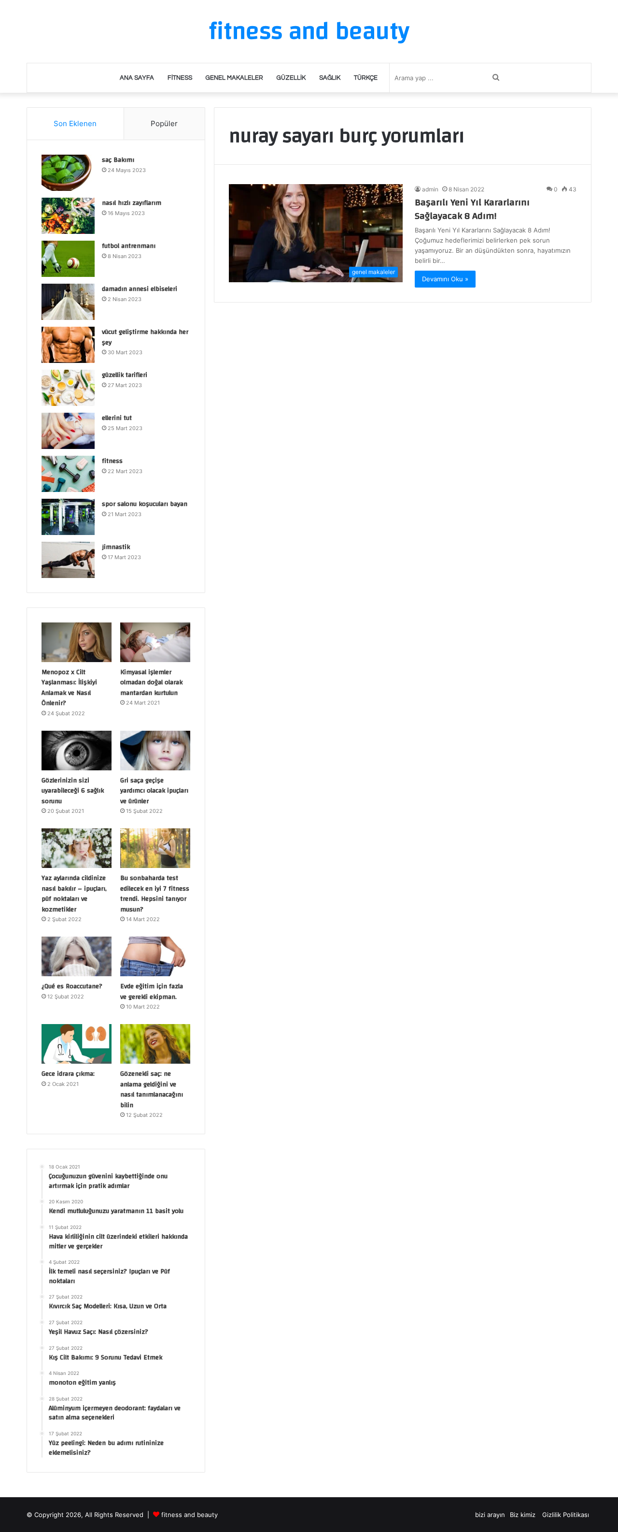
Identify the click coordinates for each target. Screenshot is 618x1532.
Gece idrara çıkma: (68, 1074)
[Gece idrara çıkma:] (77, 1044)
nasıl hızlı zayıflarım (131, 203)
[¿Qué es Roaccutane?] (77, 956)
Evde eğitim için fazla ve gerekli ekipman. (151, 991)
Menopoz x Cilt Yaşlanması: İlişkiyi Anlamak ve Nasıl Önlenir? (69, 688)
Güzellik (291, 77)
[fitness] (68, 474)
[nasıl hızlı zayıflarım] (68, 216)
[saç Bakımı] (68, 173)
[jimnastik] (68, 560)
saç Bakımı (118, 160)
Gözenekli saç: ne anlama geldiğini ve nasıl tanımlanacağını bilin (151, 1090)
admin (430, 189)
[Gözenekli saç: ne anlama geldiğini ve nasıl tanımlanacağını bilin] (155, 1044)
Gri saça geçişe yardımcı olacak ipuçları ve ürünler (154, 791)
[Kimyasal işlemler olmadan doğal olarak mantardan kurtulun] (155, 642)
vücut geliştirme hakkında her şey (145, 337)
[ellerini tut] (68, 431)
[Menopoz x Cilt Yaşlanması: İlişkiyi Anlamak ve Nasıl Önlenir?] (77, 642)
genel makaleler (234, 77)
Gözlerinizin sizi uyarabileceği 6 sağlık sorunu (73, 791)
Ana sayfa (137, 77)
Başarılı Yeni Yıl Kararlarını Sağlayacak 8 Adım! (472, 209)
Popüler (164, 123)
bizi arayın (490, 1514)
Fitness (180, 77)
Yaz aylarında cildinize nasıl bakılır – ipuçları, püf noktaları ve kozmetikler (74, 894)
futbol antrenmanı (128, 246)
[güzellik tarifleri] (68, 388)
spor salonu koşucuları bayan (144, 504)
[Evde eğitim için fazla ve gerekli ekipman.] (155, 956)
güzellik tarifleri (124, 375)
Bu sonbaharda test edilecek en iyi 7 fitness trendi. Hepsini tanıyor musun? (154, 894)
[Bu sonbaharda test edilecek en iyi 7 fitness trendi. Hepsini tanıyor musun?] (155, 848)
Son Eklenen (75, 123)
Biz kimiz (523, 1514)
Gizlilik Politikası (565, 1514)
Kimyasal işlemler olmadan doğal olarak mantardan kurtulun (151, 682)
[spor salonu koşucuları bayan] (68, 517)
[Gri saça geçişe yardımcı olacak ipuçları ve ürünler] (155, 750)
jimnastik (116, 547)
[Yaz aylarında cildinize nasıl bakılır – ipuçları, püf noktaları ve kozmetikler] (77, 848)
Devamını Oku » (445, 279)
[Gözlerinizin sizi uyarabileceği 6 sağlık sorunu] (77, 750)
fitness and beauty (189, 1514)
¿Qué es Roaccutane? (72, 986)
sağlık (329, 77)
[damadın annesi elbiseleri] (68, 302)
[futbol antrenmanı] (68, 259)
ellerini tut (117, 418)
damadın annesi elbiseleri (139, 289)
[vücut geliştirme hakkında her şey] (68, 345)
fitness (112, 461)
